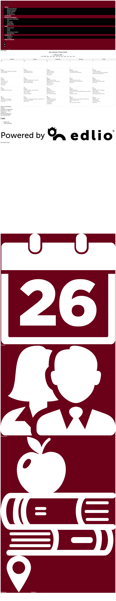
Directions (33, 592)
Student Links (10, 24)
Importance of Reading (12, 19)
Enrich (8, 29)
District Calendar (11, 11)
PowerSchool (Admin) (12, 32)
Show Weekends (53, 52)
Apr (51, 56)
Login (4, 232)
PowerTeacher (10, 33)
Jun (57, 56)
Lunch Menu (10, 23)
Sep (65, 56)
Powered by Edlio (5, 142)
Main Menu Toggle (5, 4)
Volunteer (9, 38)
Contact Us (10, 36)
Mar (48, 56)
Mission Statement (11, 10)
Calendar (3, 345)
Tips (8, 20)
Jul (59, 56)
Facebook (5, 42)
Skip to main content (6, 1)
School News (10, 12)
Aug (62, 56)
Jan (42, 56)
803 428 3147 (7, 113)
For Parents (10, 21)
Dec (74, 56)
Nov (71, 56)
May (54, 56)
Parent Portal (4, 436)
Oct (68, 56)
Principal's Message (12, 8)
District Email (10, 27)
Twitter (5, 44)
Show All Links (8, 123)
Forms (8, 30)
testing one (6, 121)
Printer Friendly (62, 52)
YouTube (5, 46)
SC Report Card (11, 14)
